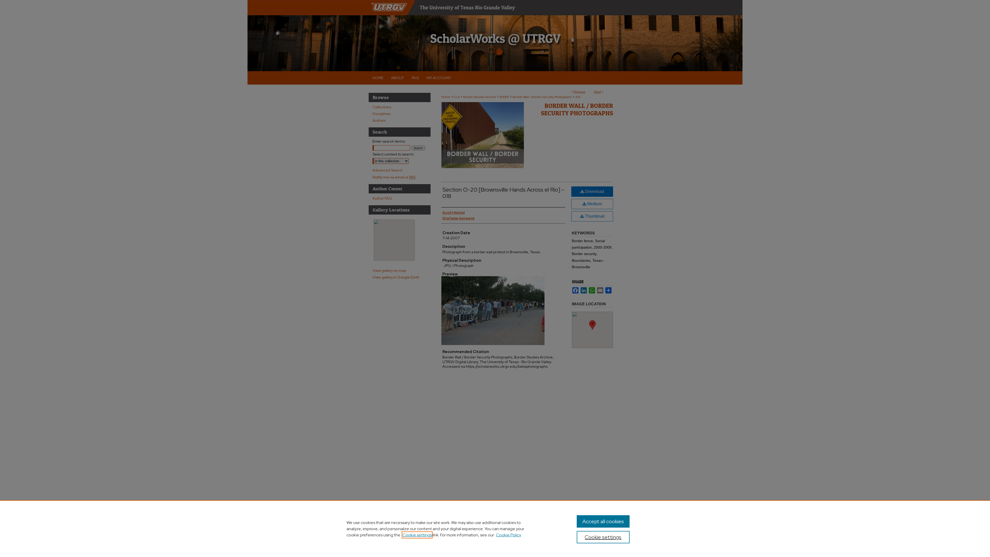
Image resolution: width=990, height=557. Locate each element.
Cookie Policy (508, 535)
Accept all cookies (603, 521)
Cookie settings (417, 535)
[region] (495, 528)
